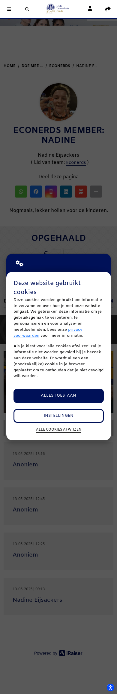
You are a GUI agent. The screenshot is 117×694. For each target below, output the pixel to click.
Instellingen (59, 415)
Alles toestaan (58, 395)
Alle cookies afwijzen (58, 429)
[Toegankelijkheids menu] (110, 687)
